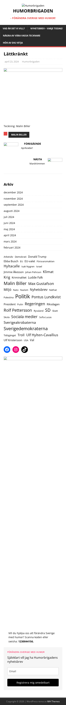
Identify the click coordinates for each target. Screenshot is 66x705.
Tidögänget (10, 335)
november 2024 (13, 198)
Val (32, 340)
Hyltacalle (12, 266)
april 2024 (10, 235)
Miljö (7, 289)
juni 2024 (9, 223)
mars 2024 (10, 241)
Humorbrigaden (31, 61)
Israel (39, 266)
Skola (7, 317)
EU (21, 261)
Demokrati (20, 256)
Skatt (55, 310)
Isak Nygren (27, 266)
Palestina (9, 297)
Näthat (53, 290)
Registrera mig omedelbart (33, 682)
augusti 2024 (11, 211)
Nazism (24, 290)
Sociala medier (24, 316)
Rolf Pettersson (18, 310)
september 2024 (14, 204)
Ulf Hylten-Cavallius (42, 334)
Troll (21, 335)
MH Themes (53, 701)
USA (26, 340)
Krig (7, 277)
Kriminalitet (19, 277)
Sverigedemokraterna (26, 328)
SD (48, 310)
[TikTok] (24, 349)
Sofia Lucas (45, 317)
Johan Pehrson (33, 272)
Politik (22, 296)
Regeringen (35, 303)
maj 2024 (9, 229)
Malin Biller (19, 134)
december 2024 (13, 192)
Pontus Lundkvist (46, 296)
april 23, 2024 (12, 61)
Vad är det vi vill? (14, 28)
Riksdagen (53, 304)
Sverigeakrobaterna (20, 322)
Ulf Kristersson (13, 340)
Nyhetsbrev (38, 289)
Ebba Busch (11, 261)
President (10, 304)
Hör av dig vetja (13, 42)
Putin (20, 304)
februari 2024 (12, 247)
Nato (16, 290)
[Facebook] (7, 349)
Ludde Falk (35, 277)
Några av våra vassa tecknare (21, 35)
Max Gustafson (41, 283)
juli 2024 (9, 217)
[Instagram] (15, 349)
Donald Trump (37, 256)
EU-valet (30, 261)
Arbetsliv (8, 256)
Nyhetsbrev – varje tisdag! (46, 28)
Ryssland (38, 310)
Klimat (48, 271)
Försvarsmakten (45, 261)
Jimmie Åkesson (14, 272)
